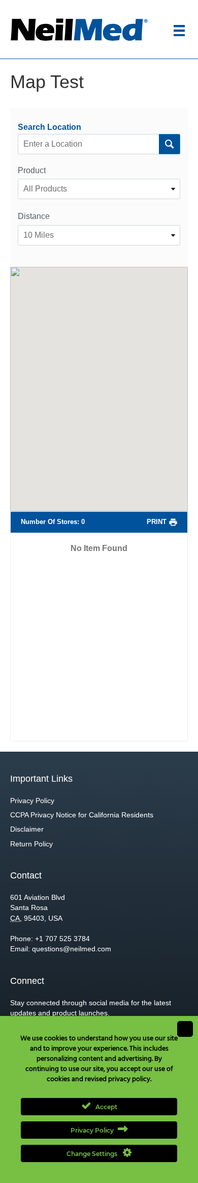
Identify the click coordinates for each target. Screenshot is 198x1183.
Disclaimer (27, 829)
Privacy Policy (32, 800)
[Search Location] (169, 144)
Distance (34, 216)
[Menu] (179, 30)
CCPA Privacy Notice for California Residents (81, 815)
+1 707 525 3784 (62, 938)
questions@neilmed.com (71, 949)
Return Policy (31, 844)
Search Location (49, 127)
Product (32, 170)
